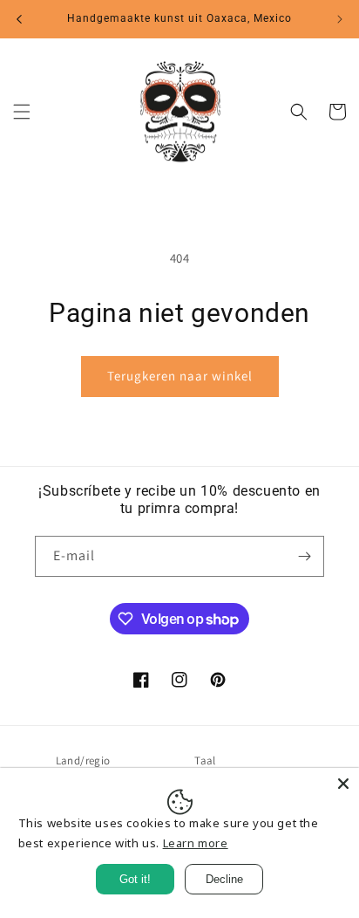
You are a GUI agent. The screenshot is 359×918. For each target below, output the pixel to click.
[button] (22, 111)
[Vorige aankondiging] (19, 19)
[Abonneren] (304, 556)
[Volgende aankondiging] (340, 19)
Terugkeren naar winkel (180, 375)
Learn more (195, 843)
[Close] (343, 783)
